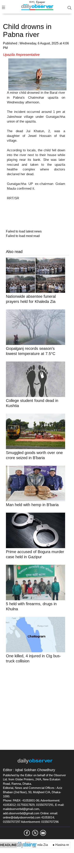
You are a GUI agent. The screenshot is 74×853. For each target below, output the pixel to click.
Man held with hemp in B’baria (32, 505)
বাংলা (31, 2)
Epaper (40, 2)
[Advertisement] (37, 706)
